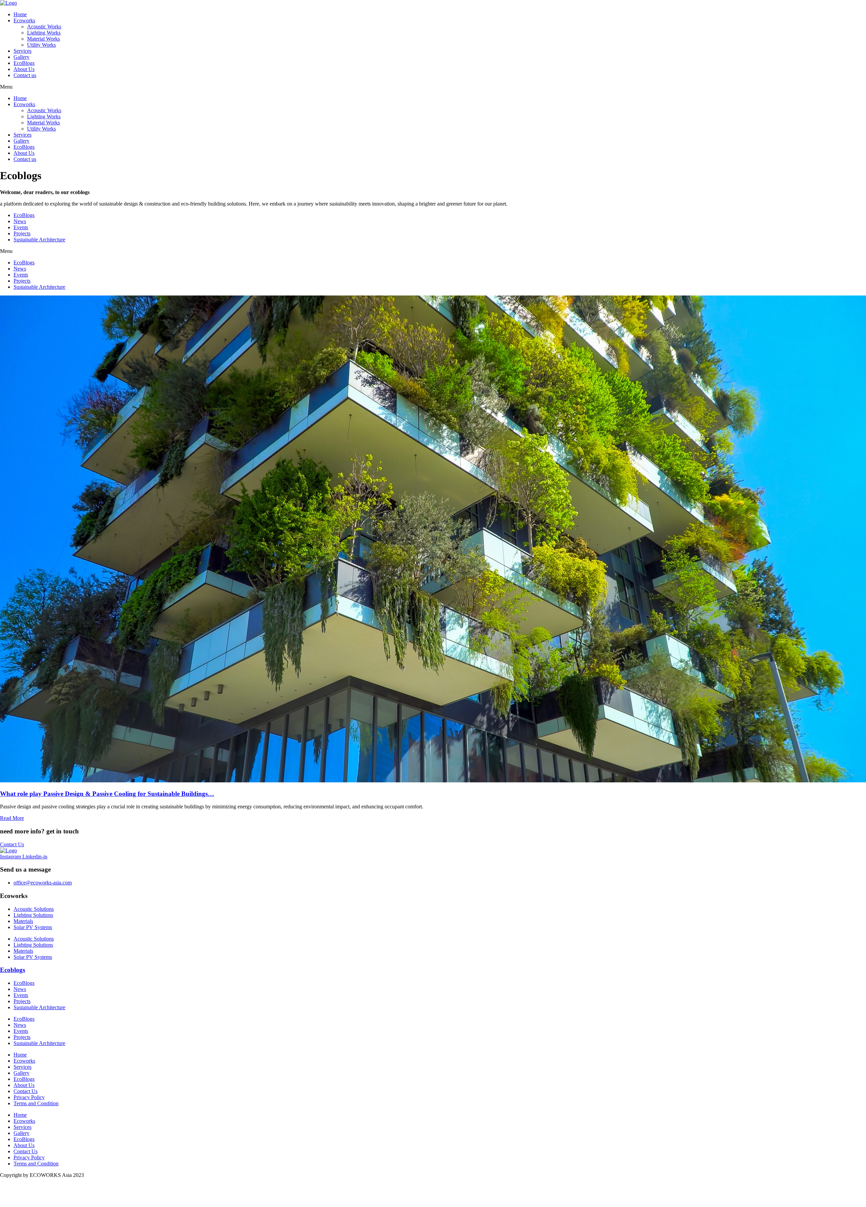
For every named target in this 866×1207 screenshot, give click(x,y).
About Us (24, 69)
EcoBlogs (24, 63)
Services (22, 51)
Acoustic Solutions (34, 909)
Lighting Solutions (33, 915)
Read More (12, 818)
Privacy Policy (29, 1097)
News (20, 221)
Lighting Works (44, 33)
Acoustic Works (44, 26)
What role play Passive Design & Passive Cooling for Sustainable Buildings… (107, 793)
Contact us (25, 75)
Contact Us (26, 1091)
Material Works (43, 39)
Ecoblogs (12, 969)
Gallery (21, 57)
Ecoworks (24, 20)
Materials (23, 921)
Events (21, 227)
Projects (22, 233)
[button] (433, 87)
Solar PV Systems (33, 927)
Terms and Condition (36, 1103)
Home (20, 14)
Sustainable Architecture (39, 239)
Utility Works (41, 45)
